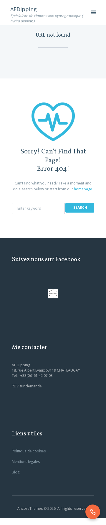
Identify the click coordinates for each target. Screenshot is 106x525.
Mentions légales (26, 461)
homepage (83, 189)
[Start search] (79, 208)
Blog (15, 472)
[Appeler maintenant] (92, 512)
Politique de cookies (29, 451)
